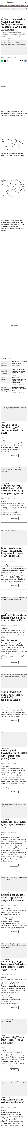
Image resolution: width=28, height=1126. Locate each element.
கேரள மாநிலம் (5, 566)
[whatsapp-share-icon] (2, 61)
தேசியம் (9, 5)
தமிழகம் (3, 5)
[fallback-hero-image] (6, 364)
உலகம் (14, 5)
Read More (14, 455)
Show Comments (14, 325)
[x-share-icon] (5, 61)
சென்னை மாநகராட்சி (13, 510)
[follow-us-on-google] (25, 60)
